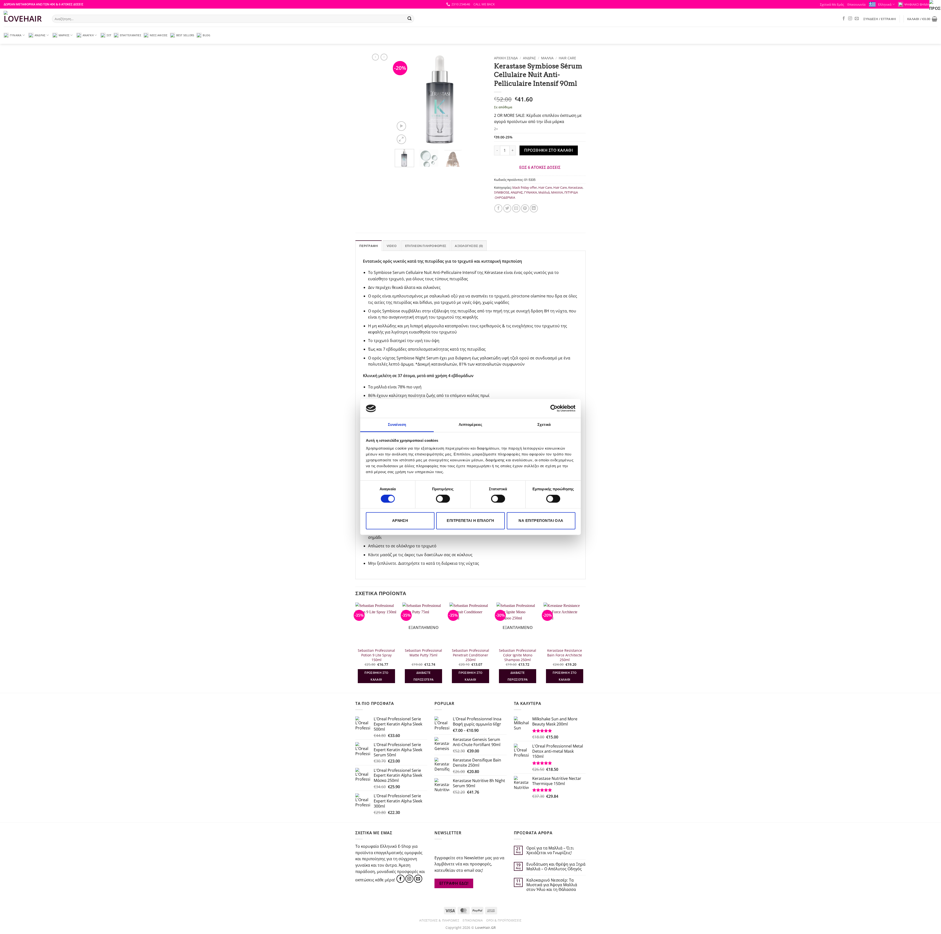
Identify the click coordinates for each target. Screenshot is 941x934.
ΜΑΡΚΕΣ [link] (64, 35)
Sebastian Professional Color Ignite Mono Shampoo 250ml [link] (517, 655)
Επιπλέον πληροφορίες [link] (425, 246)
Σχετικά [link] (544, 424)
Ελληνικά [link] (884, 4)
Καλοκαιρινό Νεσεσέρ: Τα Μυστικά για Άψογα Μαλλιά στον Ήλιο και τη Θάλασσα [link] (551, 885)
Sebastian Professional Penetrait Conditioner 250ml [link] (470, 655)
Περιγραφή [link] (368, 246)
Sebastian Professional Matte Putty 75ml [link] (423, 652)
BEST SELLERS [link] (185, 35)
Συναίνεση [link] (397, 424)
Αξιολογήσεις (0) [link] (469, 246)
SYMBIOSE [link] (501, 192)
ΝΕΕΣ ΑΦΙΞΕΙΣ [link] (159, 35)
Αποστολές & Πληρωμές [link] (439, 920)
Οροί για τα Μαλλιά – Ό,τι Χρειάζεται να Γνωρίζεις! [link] (550, 850)
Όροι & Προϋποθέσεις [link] (504, 920)
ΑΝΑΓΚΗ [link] (88, 35)
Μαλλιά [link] (544, 192)
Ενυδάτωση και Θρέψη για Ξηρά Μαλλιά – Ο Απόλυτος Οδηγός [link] (555, 866)
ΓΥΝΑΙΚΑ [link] (16, 35)
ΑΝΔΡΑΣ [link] (40, 35)
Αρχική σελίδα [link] (506, 58)
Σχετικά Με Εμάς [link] (832, 4)
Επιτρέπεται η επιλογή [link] (470, 520)
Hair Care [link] (567, 58)
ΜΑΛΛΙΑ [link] (547, 58)
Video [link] (391, 246)
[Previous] (355, 647)
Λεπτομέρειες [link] (470, 424)
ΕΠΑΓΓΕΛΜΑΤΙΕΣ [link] (130, 35)
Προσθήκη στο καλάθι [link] (548, 150)
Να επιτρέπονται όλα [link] (541, 520)
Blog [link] (206, 35)
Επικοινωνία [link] (856, 4)
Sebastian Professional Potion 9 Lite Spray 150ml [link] (376, 655)
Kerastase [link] (575, 187)
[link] (553, 408)
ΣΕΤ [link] (109, 35)
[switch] (443, 499)
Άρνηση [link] (400, 520)
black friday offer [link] (524, 187)
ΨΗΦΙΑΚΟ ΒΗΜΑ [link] (916, 4)
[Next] (585, 647)
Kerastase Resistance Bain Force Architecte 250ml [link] (564, 655)
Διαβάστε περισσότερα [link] (423, 676)
